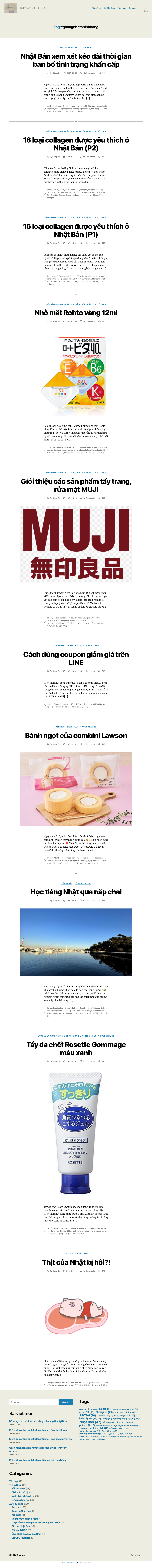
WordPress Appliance (68, 1562)
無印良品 (63, 626)
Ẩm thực (60, 727)
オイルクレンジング (73, 623)
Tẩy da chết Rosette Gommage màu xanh (76, 1048)
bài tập (105, 1409)
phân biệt (87, 1425)
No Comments (89, 73)
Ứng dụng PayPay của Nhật (26, 1534)
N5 (93, 1418)
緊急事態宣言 (79, 111)
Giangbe (132, 8)
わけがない (95, 1437)
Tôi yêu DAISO (19, 1530)
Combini (75, 858)
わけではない (114, 1437)
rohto (100, 447)
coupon (50, 704)
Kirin (89, 1008)
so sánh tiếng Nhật (104, 1425)
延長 (54, 111)
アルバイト (51, 863)
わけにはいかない (126, 1437)
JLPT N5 (101, 1416)
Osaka (57, 109)
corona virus (74, 106)
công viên (63, 1008)
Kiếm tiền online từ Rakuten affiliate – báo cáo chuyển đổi (40, 1439)
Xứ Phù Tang (109, 8)
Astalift (55, 190)
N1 (116, 1416)
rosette (50, 1231)
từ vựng (108, 1434)
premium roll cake (61, 860)
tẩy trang (90, 620)
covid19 (83, 106)
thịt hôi (54, 1385)
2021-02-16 (71, 744)
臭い (96, 1385)
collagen (83, 190)
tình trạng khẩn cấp (99, 109)
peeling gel (101, 1228)
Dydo (76, 1008)
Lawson (65, 704)
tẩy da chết (58, 1231)
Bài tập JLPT (18, 1488)
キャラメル (84, 1013)
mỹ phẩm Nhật (83, 1228)
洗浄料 (67, 1234)
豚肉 (105, 1385)
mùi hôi (58, 1382)
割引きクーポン (83, 707)
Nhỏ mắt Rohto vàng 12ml (76, 312)
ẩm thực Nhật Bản (54, 858)
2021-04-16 (71, 243)
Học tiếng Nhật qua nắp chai (76, 891)
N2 (123, 1416)
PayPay (129, 1422)
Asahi (49, 190)
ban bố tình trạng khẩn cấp (58, 106)
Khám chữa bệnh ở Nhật (24, 1518)
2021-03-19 (71, 671)
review (94, 447)
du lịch (70, 1008)
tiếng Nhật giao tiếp (119, 1428)
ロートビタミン (94, 453)
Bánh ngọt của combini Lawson (76, 735)
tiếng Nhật (100, 1428)
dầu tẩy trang (76, 618)
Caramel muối (52, 1008)
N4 (83, 1418)
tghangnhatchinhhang (70, 109)
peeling (93, 1228)
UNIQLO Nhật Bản (20, 1537)
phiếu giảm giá (99, 704)
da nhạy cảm (65, 618)
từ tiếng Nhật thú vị (91, 1433)
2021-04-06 (71, 321)
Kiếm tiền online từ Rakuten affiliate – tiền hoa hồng (37, 1460)
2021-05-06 (72, 73)
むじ (53, 626)
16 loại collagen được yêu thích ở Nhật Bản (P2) (76, 144)
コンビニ (60, 863)
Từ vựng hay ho (88, 727)
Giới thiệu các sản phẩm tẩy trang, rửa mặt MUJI (76, 485)
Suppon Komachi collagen (69, 195)
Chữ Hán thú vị (19, 1492)
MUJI (93, 618)
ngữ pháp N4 (134, 1419)
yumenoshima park (71, 1013)
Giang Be (57, 73)
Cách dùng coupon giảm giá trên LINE (76, 658)
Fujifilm (80, 192)
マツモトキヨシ (57, 453)
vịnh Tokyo (57, 1013)
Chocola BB (74, 190)
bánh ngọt (66, 858)
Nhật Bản (50, 109)
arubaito (94, 1409)
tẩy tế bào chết (70, 1231)
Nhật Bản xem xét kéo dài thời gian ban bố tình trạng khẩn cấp (76, 60)
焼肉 (81, 1385)
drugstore (51, 447)
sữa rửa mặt (81, 620)
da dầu (49, 618)
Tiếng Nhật (96, 8)
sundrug (74, 450)
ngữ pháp (105, 1419)
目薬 (102, 453)
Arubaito (16, 1515)
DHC (75, 192)
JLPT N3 (130, 1412)
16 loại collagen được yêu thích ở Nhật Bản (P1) (76, 230)
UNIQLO (128, 1434)
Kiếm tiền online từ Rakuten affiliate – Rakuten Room (38, 1430)
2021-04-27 (71, 157)
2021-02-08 (71, 1271)
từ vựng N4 (118, 1434)
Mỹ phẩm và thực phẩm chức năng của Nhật (68, 131)
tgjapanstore (85, 109)
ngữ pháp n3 (120, 1419)
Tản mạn (122, 8)
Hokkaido (98, 858)
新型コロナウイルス (65, 111)
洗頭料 (73, 1234)
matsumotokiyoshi (71, 447)
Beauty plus (64, 190)
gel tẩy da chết (53, 1228)
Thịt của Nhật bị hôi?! (76, 1262)
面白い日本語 (98, 1439)
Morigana (96, 192)
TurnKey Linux (86, 1562)
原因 (76, 1385)
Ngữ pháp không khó (22, 1496)
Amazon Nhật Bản (21, 1511)
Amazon (84, 1409)
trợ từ (113, 1431)
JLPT (119, 1412)
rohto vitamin (56, 450)
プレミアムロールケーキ (89, 863)
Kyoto (104, 106)
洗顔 (57, 626)
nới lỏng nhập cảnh (112, 1422)
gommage (72, 1228)
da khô (56, 618)
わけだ (104, 1437)
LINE (71, 704)
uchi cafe (103, 860)
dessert (82, 858)
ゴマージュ (51, 1234)
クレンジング (87, 623)
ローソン (103, 863)
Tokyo (49, 111)
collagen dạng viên (64, 192)
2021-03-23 (71, 498)
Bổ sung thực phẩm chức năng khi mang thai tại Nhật (38, 1421)
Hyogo (98, 106)
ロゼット (60, 1234)
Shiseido (54, 195)
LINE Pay (77, 704)
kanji (110, 1416)
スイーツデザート (72, 863)
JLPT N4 (87, 1415)
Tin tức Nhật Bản (68, 48)
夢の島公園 (93, 1013)
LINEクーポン (87, 704)
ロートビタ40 (81, 453)
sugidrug (66, 450)
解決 (100, 1385)
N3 (131, 1415)
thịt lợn (61, 1385)
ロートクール (69, 453)
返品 (88, 1439)
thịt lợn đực (69, 1385)
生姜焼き (87, 1385)
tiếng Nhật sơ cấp (89, 1431)
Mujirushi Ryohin (62, 620)
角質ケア (80, 1234)
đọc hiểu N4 (84, 1437)
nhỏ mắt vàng (85, 447)
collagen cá (92, 190)
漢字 (82, 1439)
